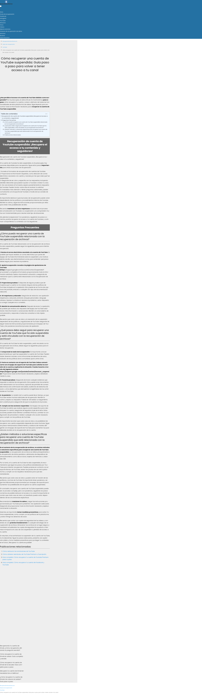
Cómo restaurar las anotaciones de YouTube (85, 534)
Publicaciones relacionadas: (78, 99)
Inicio (84, 2)
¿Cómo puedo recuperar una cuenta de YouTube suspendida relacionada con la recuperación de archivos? (88, 84)
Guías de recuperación (95, 2)
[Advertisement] (88, 44)
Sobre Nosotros (133, 2)
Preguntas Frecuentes (73, 81)
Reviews (123, 2)
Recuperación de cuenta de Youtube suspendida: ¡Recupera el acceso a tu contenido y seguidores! (86, 78)
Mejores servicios (112, 2)
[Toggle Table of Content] (107, 74)
